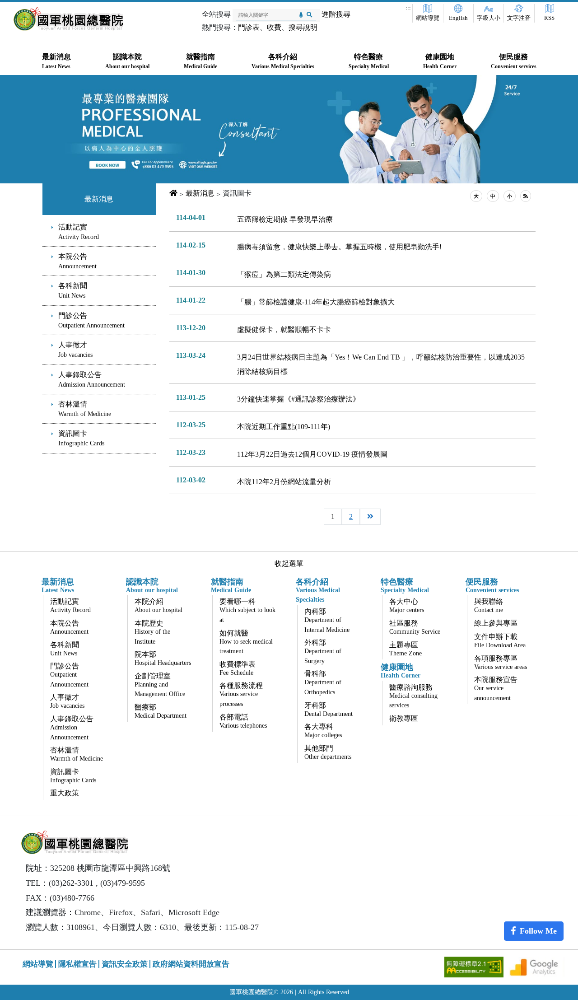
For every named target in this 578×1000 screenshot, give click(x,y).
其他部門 (327, 752)
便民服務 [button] (513, 61)
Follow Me (538, 930)
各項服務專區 (500, 662)
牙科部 (328, 709)
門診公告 (91, 320)
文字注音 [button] (519, 18)
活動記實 (78, 231)
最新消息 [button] (56, 61)
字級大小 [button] (488, 18)
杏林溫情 (84, 408)
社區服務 (414, 627)
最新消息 (98, 199)
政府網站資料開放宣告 (191, 964)
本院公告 (77, 261)
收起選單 (289, 563)
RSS (549, 18)
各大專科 (323, 730)
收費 (274, 27)
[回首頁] (68, 19)
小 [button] (509, 196)
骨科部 (322, 683)
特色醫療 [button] (369, 61)
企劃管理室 (160, 685)
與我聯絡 (488, 605)
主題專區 (405, 649)
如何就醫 (246, 642)
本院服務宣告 (495, 688)
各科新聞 (72, 290)
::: (408, 8)
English (458, 18)
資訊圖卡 (81, 438)
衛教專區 (403, 718)
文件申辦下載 (500, 641)
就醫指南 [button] (200, 61)
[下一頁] (370, 516)
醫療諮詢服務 (413, 696)
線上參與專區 (495, 623)
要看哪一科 (247, 610)
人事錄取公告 (91, 379)
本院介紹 (158, 605)
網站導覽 (427, 18)
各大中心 (406, 605)
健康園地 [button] (440, 61)
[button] (525, 196)
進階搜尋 (336, 14)
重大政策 (64, 793)
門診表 (249, 27)
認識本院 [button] (127, 61)
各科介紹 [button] (283, 61)
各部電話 (243, 721)
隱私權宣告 (77, 964)
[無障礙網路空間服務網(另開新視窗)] (474, 966)
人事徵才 (75, 349)
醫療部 (160, 711)
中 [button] (492, 196)
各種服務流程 (241, 694)
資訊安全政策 (125, 964)
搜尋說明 (303, 27)
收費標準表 (237, 668)
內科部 (327, 620)
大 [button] (476, 196)
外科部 (322, 651)
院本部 (163, 658)
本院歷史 (152, 632)
